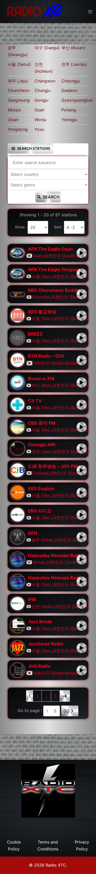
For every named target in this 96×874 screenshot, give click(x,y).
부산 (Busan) (73, 47)
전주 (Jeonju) (74, 64)
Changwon (45, 80)
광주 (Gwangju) (18, 51)
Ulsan (13, 119)
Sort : (58, 227)
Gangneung (19, 100)
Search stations (33, 148)
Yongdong (18, 129)
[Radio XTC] (34, 11)
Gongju (41, 100)
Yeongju (69, 119)
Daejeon (69, 90)
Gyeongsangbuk (74, 100)
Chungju (42, 90)
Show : (21, 227)
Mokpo (14, 109)
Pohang (68, 109)
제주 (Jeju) (18, 80)
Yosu (39, 129)
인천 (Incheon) (44, 68)
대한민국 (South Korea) (65, 256)
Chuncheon (18, 90)
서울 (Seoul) (19, 64)
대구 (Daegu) (47, 47)
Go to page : (30, 710)
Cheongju (70, 80)
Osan (39, 109)
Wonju (40, 119)
